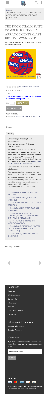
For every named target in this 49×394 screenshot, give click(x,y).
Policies (11, 307)
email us (36, 116)
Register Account (15, 330)
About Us (11, 291)
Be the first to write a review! (29, 87)
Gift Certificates (14, 295)
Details (10, 133)
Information (12, 303)
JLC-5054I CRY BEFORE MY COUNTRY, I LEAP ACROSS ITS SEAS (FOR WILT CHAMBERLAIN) (24, 215)
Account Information (16, 326)
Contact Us (12, 299)
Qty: (8, 103)
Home (8, 10)
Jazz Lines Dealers (15, 311)
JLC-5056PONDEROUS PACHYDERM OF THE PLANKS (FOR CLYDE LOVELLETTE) (24, 228)
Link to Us (12, 315)
